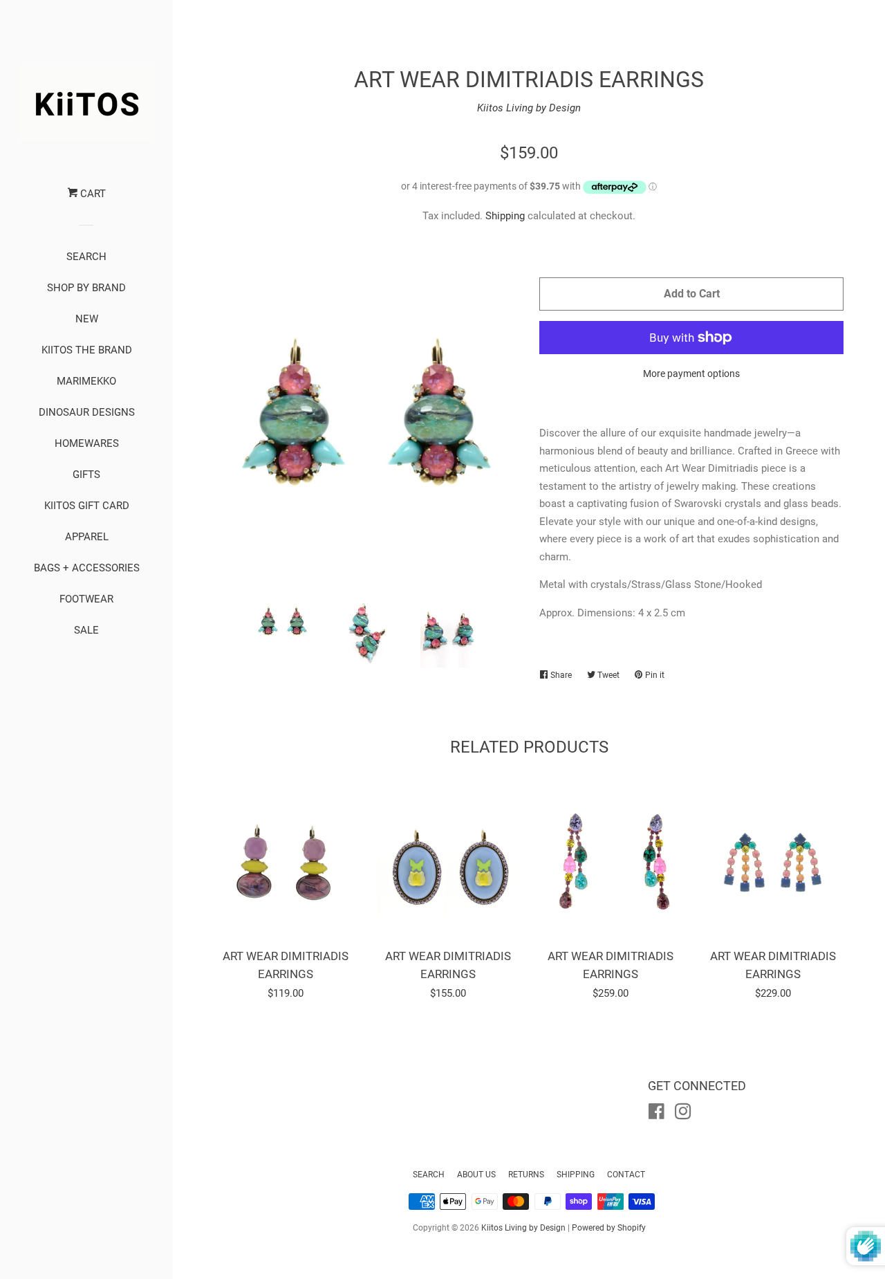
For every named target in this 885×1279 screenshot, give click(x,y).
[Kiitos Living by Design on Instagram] (683, 1114)
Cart (91, 193)
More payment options (691, 373)
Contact (626, 1174)
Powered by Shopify (609, 1228)
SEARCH (86, 256)
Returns (526, 1174)
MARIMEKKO (86, 381)
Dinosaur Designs (87, 412)
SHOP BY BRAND (86, 288)
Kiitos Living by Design (529, 108)
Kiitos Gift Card (86, 505)
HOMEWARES (87, 443)
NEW (86, 319)
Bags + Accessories (87, 568)
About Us (476, 1174)
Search (429, 1174)
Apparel (87, 537)
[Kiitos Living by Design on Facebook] (656, 1114)
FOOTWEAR (86, 599)
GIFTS (86, 474)
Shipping (505, 216)
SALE (86, 630)
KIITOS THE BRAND (86, 350)
